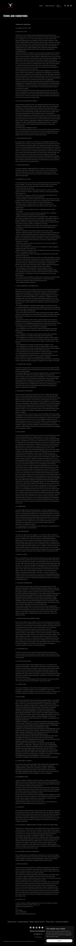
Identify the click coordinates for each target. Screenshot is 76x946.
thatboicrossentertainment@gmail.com (25, 913)
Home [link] (41, 5)
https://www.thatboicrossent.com (23, 40)
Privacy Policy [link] (50, 921)
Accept (59, 940)
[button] (59, 6)
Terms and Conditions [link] (61, 921)
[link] (10, 5)
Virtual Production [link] (23, 921)
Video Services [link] (49, 5)
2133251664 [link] (38, 937)
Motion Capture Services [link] (37, 921)
